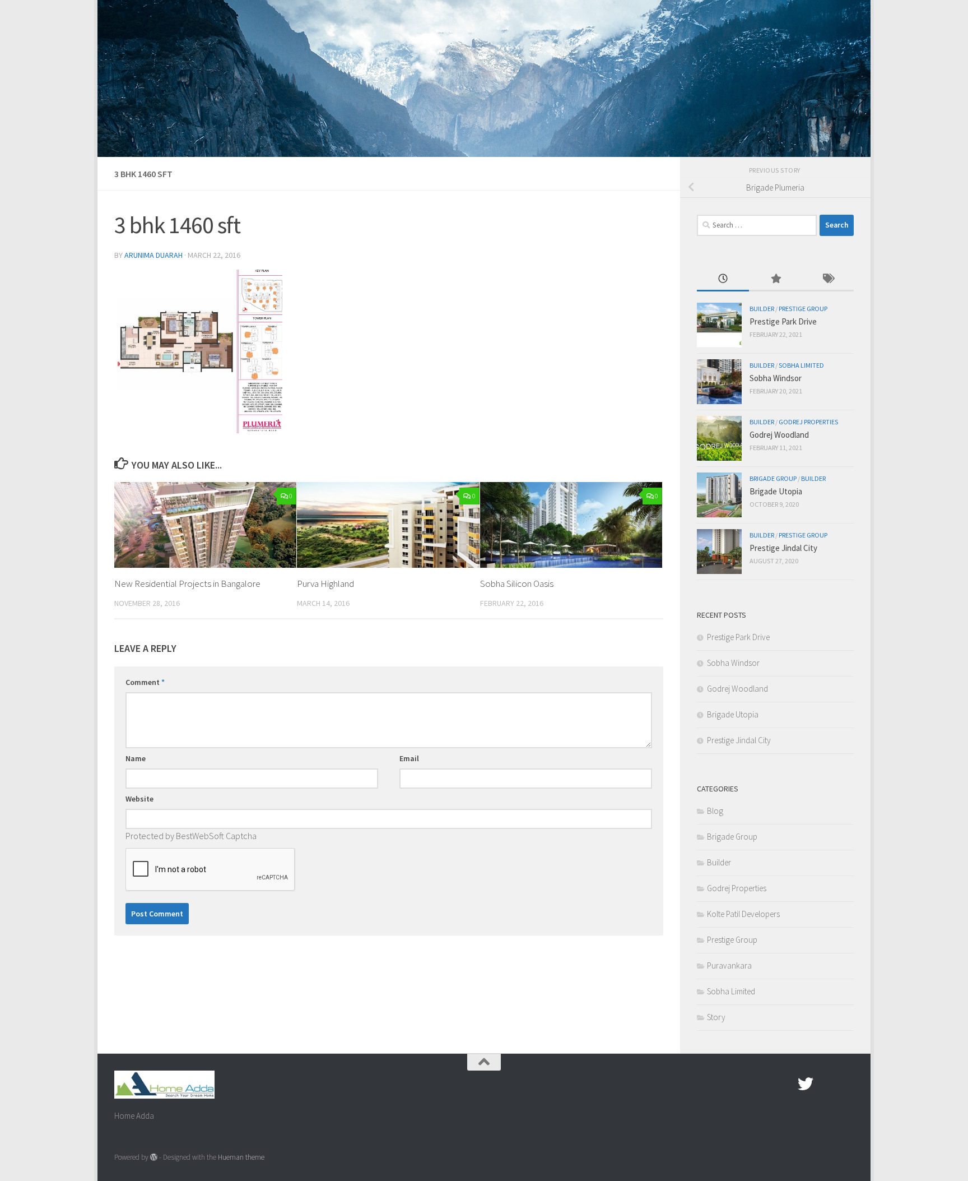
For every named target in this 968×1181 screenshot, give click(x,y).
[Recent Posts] (723, 279)
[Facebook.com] (785, 1084)
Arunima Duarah (153, 255)
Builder (762, 308)
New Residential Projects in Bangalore (187, 583)
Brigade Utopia (776, 491)
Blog (715, 810)
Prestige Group (803, 308)
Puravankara (729, 965)
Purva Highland (325, 583)
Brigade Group (773, 478)
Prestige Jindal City (783, 548)
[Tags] (828, 279)
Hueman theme (241, 1157)
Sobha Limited (801, 365)
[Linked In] (846, 1084)
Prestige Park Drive (783, 321)
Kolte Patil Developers (743, 914)
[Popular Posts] (775, 279)
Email (409, 758)
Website (139, 799)
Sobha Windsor (776, 378)
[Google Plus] (826, 1084)
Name (135, 758)
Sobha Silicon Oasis (516, 583)
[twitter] (805, 1084)
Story (716, 1017)
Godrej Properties (808, 422)
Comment (145, 682)
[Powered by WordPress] (153, 1157)
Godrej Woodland (779, 434)
